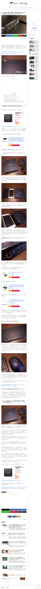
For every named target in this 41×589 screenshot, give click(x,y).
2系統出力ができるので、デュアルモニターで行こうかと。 (13, 97)
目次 (13, 93)
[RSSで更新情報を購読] (19, 516)
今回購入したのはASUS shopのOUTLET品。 (10, 95)
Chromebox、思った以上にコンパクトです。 (11, 96)
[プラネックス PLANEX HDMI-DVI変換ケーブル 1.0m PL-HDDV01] (5, 274)
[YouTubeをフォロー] (16, 516)
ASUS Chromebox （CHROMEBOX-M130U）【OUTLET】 (10, 126)
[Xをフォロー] (10, 516)
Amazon (10, 145)
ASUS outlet (10, 109)
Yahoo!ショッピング (16, 145)
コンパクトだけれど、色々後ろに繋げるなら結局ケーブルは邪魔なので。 (14, 101)
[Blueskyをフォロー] (12, 516)
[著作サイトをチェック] (8, 516)
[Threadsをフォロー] (14, 516)
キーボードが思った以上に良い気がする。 (11, 99)
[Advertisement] (14, 41)
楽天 (12, 145)
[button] (25, 36)
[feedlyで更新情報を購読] (17, 516)
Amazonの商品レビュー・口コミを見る (14, 143)
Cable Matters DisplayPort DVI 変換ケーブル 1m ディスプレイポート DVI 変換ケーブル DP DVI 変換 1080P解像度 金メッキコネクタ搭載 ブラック (16, 286)
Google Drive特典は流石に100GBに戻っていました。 (12, 100)
